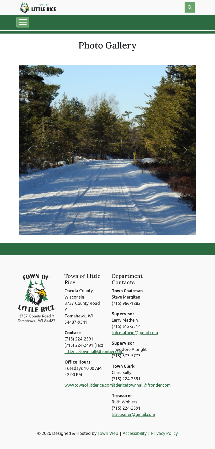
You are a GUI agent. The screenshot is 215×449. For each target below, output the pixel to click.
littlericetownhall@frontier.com (93, 351)
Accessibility (135, 433)
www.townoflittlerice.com (88, 385)
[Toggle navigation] (22, 22)
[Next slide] (185, 150)
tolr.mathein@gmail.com (135, 332)
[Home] (37, 7)
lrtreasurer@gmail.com (133, 414)
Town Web (108, 433)
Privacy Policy (164, 433)
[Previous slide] (30, 150)
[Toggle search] (190, 7)
